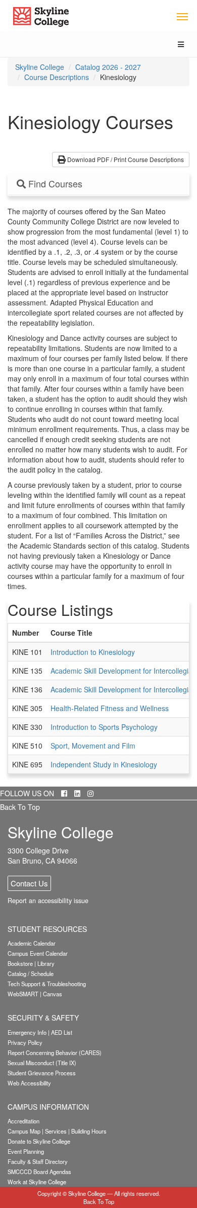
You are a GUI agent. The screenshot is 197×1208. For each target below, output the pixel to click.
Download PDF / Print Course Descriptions (125, 159)
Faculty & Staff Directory (38, 1161)
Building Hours (89, 1131)
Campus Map (24, 1131)
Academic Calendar (32, 943)
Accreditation (23, 1121)
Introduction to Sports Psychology (104, 727)
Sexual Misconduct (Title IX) (42, 1063)
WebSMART (23, 994)
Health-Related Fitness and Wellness (110, 708)
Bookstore (20, 963)
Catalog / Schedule (31, 973)
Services (56, 1131)
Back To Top (20, 807)
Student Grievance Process (42, 1073)
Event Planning (26, 1151)
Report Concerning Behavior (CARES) (55, 1052)
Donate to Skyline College (39, 1141)
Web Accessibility (29, 1083)
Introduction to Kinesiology (93, 652)
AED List (61, 1032)
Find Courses (54, 184)
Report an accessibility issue (48, 900)
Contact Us (29, 883)
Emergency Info (27, 1032)
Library (46, 963)
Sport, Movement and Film (93, 746)
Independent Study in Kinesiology (104, 764)
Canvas (52, 994)
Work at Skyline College (37, 1182)
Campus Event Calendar (38, 953)
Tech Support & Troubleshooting (47, 984)
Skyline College (39, 67)
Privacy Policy (25, 1042)
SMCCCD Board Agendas (39, 1171)
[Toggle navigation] (182, 16)
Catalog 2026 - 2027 (108, 67)
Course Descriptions (56, 77)
